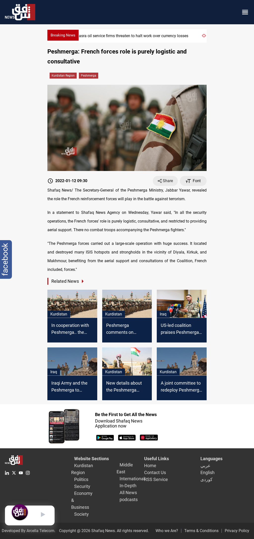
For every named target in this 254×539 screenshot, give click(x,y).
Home (150, 465)
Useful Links (156, 458)
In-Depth (128, 485)
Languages (211, 458)
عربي (205, 465)
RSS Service (156, 479)
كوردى (206, 479)
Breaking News (63, 35)
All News (128, 492)
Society (81, 514)
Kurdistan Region (63, 75)
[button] (202, 38)
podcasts (129, 499)
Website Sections (91, 458)
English (207, 472)
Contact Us (155, 472)
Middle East (125, 468)
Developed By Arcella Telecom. (28, 530)
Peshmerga (88, 75)
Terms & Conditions (201, 530)
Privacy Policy (237, 530)
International (132, 478)
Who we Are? (167, 530)
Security (82, 486)
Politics (81, 479)
